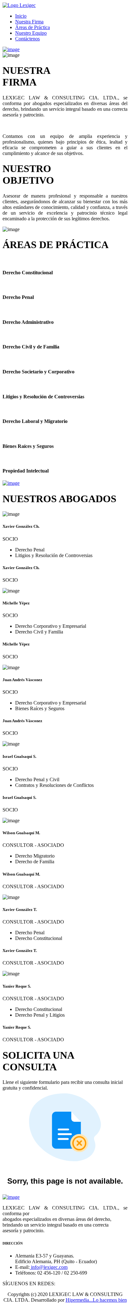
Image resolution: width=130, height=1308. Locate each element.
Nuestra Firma (29, 21)
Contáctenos (27, 38)
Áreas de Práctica (32, 27)
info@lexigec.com (49, 1267)
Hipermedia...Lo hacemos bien (96, 1300)
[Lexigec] (19, 5)
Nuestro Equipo (31, 33)
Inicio (21, 16)
